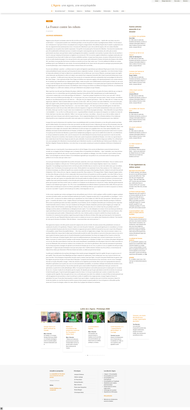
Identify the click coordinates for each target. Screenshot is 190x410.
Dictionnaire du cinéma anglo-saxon (110, 387)
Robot (49, 21)
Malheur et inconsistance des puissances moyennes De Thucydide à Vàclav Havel (50, 330)
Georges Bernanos (54, 35)
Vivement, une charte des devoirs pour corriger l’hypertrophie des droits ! (117, 318)
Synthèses (87, 11)
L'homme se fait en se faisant (136, 54)
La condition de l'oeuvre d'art (137, 109)
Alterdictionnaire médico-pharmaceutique (110, 384)
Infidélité (131, 257)
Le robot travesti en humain (135, 145)
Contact (156, 1)
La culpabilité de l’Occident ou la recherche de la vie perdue (57, 375)
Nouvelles (116, 11)
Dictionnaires (107, 11)
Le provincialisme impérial (71, 327)
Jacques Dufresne (79, 374)
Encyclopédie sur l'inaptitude (111, 381)
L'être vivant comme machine (135, 91)
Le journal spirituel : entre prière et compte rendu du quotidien (136, 212)
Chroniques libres (79, 392)
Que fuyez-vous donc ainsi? (137, 170)
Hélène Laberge (78, 377)
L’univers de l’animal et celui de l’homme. (136, 72)
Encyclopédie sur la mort (110, 376)
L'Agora (55, 5)
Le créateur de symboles (137, 36)
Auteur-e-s (79, 11)
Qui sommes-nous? (60, 11)
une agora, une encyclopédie (79, 5)
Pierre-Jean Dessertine (80, 387)
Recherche (185, 1)
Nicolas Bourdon (78, 382)
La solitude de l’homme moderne (135, 239)
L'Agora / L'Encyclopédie (110, 374)
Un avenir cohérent (135, 127)
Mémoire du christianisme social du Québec (110, 400)
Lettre (122, 11)
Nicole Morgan (78, 390)
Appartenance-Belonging (110, 392)
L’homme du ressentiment (136, 327)
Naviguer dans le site (166, 1)
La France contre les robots (137, 191)
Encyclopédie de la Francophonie (109, 378)
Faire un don (177, 1)
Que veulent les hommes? (136, 217)
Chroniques (71, 11)
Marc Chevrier (78, 384)
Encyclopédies (97, 11)
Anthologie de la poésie (110, 390)
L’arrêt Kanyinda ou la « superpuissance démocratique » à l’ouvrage (94, 329)
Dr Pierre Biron (78, 379)
